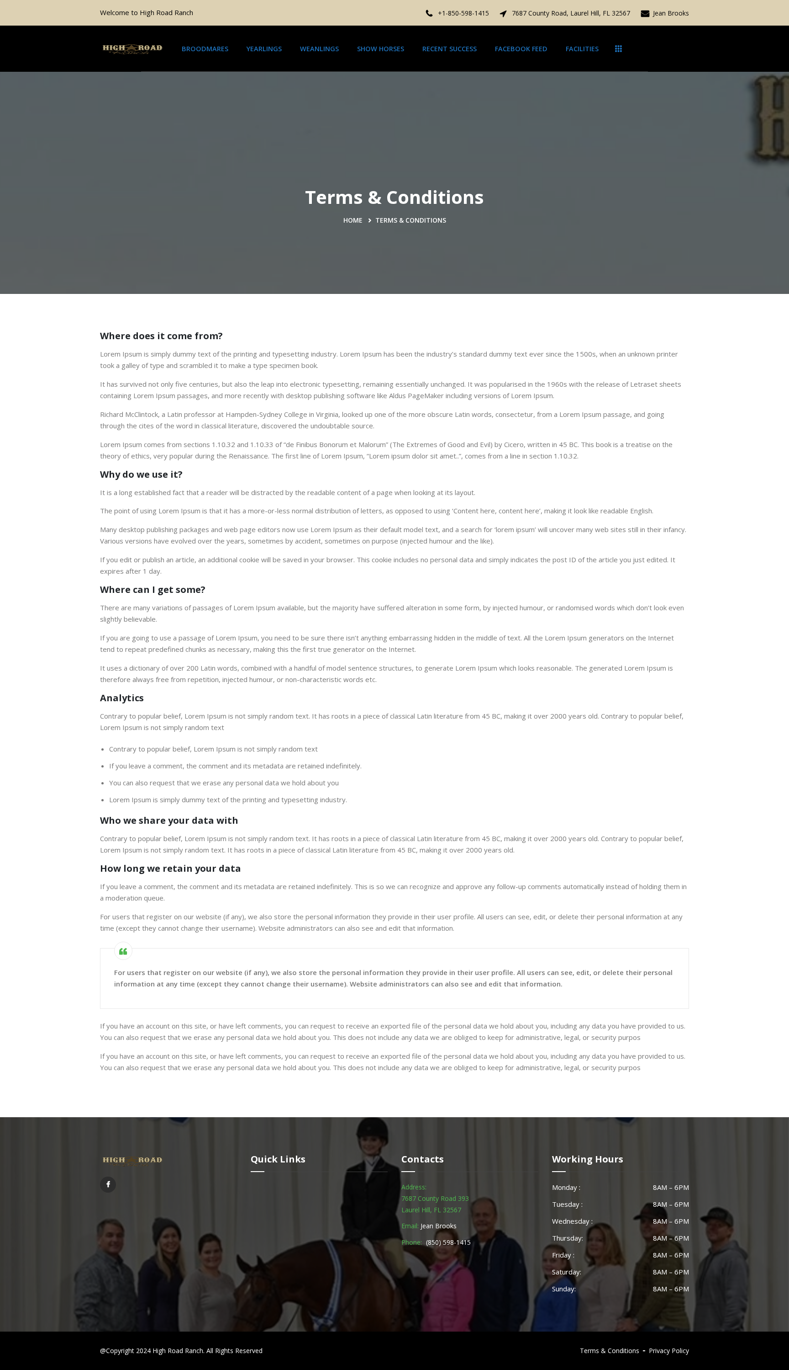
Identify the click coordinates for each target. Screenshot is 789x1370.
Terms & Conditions (609, 1350)
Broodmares (205, 48)
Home (353, 220)
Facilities (582, 48)
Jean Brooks (671, 13)
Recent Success (449, 48)
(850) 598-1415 (448, 1242)
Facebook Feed (521, 48)
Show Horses (380, 48)
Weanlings (319, 48)
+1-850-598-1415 (463, 13)
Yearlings (264, 48)
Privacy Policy (669, 1350)
